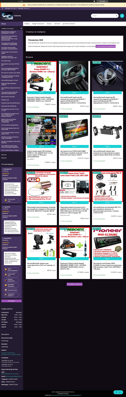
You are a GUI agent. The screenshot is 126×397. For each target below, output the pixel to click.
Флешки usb (5, 100)
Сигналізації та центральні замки (9, 52)
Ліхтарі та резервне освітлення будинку (10, 142)
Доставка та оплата (69, 23)
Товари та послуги (37, 23)
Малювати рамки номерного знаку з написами (10, 137)
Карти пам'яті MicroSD (8, 96)
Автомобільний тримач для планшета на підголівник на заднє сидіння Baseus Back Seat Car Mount (106, 153)
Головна (26, 23)
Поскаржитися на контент (59, 395)
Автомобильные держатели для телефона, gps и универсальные (10, 115)
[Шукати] (116, 16)
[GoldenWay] (7, 15)
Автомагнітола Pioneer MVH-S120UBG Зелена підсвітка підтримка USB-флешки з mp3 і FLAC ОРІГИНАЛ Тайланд (107, 266)
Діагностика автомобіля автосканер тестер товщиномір (8, 121)
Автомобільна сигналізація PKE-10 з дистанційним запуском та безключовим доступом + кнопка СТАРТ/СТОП (107, 210)
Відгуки (4, 158)
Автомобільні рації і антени (9, 80)
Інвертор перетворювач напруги (8, 84)
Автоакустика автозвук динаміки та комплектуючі (9, 48)
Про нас (49, 23)
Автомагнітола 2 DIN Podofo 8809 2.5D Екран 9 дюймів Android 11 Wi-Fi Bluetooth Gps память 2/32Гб (74, 153)
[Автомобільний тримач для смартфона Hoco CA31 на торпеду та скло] (41, 242)
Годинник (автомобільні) (8, 106)
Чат (120, 392)
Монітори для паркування (106, 46)
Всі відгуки (11, 301)
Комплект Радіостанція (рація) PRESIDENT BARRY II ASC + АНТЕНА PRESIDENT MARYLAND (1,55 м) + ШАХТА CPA (73, 266)
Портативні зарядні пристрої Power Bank (10, 128)
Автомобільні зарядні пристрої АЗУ (10, 88)
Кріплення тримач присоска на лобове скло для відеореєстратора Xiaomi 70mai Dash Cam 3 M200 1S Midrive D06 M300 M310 (12, 258)
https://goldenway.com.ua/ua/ (10, 373)
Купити (41, 92)
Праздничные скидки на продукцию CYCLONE (8, 32)
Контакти (57, 23)
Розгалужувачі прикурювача (9, 125)
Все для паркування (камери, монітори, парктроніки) (10, 69)
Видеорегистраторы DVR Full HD (10, 64)
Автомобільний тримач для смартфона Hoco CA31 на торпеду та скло (41, 265)
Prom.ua (72, 391)
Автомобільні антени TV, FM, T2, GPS (10, 109)
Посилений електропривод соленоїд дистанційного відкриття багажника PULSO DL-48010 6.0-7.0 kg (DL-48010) (41, 209)
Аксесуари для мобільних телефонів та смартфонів (9, 43)
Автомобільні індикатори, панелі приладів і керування (9, 146)
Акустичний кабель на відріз (10, 150)
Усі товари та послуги (73, 284)
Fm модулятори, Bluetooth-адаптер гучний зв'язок (9, 93)
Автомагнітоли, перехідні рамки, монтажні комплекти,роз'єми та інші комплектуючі (9, 38)
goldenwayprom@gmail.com (13, 376)
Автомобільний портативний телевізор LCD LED (10, 76)
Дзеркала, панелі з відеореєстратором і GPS (9, 57)
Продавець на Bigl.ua (63, 393)
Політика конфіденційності (74, 395)
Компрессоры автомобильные (10, 103)
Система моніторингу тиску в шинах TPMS (10, 133)
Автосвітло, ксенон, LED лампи (10, 72)
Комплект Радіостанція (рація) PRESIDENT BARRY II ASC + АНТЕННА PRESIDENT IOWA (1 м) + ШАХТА (40, 99)
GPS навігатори (6, 61)
